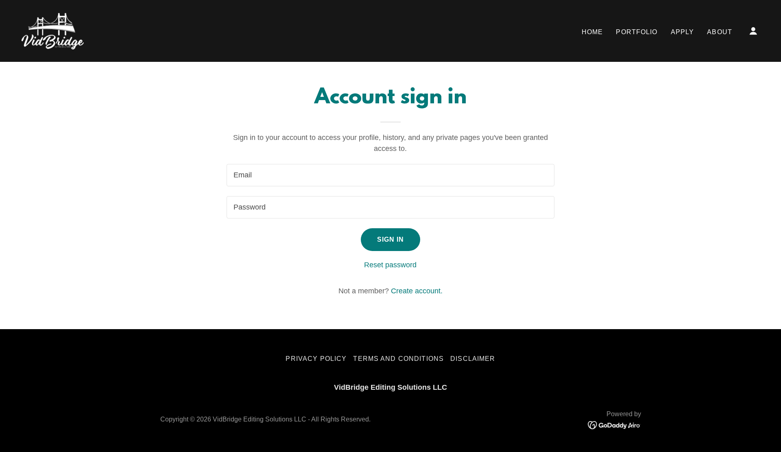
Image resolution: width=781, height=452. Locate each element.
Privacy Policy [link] (316, 358)
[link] (53, 30)
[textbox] (390, 175)
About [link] (719, 31)
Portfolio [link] (636, 31)
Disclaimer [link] (472, 358)
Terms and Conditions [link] (398, 358)
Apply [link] (682, 31)
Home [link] (592, 31)
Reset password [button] (390, 265)
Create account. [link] (417, 291)
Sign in (390, 239)
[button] (753, 31)
